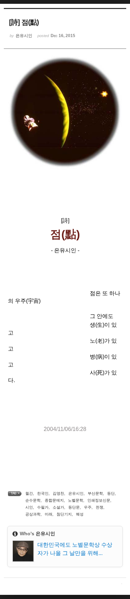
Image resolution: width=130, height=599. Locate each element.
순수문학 (33, 500)
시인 (29, 507)
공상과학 (33, 514)
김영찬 (58, 493)
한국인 (43, 493)
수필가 (43, 507)
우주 (88, 507)
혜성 (80, 514)
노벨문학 (75, 500)
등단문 (74, 507)
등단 (111, 493)
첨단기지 (64, 514)
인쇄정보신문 (98, 500)
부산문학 (95, 493)
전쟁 (99, 507)
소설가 (58, 507)
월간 (29, 493)
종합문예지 (54, 500)
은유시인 (76, 493)
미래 (48, 514)
